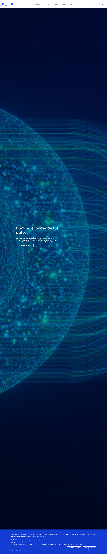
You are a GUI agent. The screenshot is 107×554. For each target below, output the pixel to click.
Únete (71, 4)
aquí (42, 536)
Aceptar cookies (89, 547)
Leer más (51, 248)
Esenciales (15, 539)
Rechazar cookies (74, 547)
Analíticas (15, 542)
